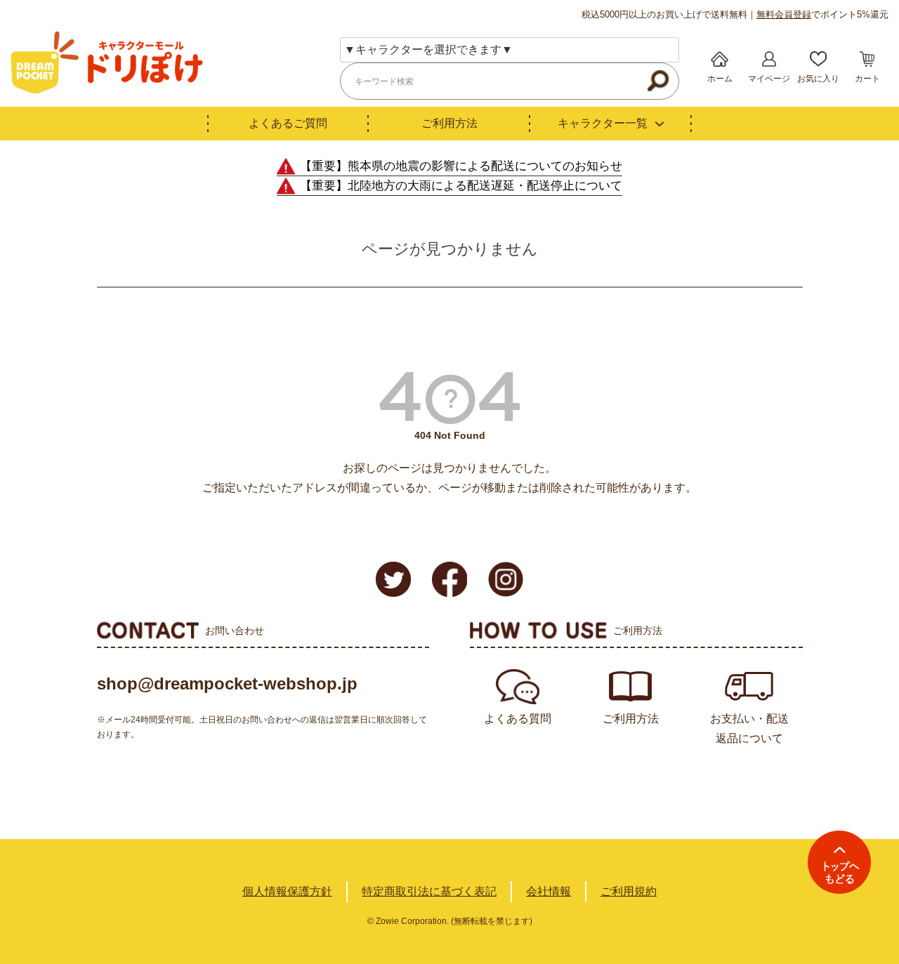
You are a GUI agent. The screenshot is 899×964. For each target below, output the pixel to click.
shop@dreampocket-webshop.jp (227, 683)
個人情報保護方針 (287, 891)
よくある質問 (517, 719)
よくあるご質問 (288, 123)
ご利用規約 (629, 891)
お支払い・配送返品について (749, 728)
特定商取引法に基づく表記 (429, 891)
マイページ (769, 79)
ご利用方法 (449, 123)
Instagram (505, 579)
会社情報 (548, 891)
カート (867, 79)
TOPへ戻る (839, 862)
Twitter (393, 579)
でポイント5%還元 (822, 14)
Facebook (449, 579)
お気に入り (818, 79)
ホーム (720, 79)
